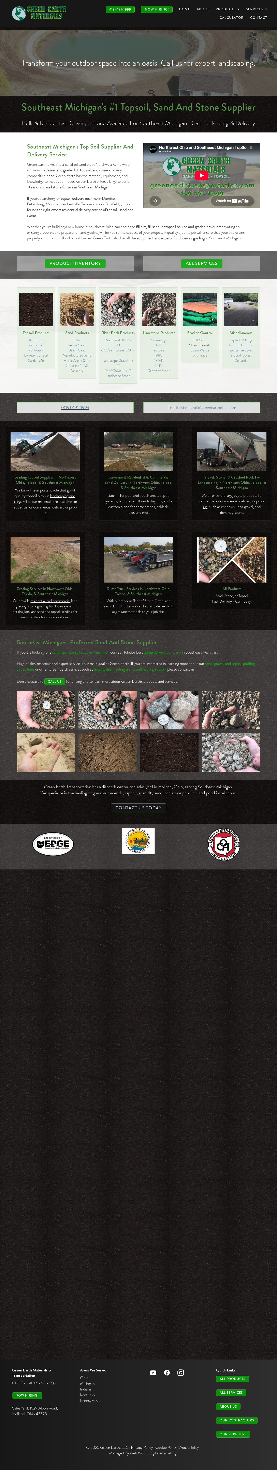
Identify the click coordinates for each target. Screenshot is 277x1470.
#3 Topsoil (36, 350)
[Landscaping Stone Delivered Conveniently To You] (169, 710)
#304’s (159, 360)
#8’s (159, 355)
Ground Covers (241, 355)
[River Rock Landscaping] (107, 710)
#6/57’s (158, 350)
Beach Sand (77, 350)
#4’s (159, 345)
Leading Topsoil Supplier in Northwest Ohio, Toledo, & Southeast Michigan (45, 479)
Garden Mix (36, 360)
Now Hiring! (157, 9)
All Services (202, 263)
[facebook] (167, 1372)
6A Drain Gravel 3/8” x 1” (118, 353)
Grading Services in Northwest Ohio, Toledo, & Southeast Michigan (45, 591)
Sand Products (77, 333)
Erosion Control (200, 333)
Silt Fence (200, 355)
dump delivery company (162, 652)
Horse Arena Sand (77, 360)
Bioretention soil (36, 355)
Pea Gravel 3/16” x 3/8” (118, 343)
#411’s (159, 365)
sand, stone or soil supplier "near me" (80, 652)
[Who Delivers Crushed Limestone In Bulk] (231, 710)
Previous (5, 63)
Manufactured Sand (77, 355)
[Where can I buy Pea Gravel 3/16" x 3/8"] (46, 710)
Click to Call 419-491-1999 (34, 1383)
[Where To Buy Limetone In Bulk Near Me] (231, 752)
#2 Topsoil (36, 345)
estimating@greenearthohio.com (207, 407)
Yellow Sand (77, 345)
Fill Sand (77, 340)
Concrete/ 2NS (77, 365)
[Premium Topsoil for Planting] (169, 752)
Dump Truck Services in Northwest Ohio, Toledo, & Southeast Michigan (138, 591)
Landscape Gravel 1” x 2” (118, 363)
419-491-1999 (120, 9)
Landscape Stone (118, 375)
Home (184, 9)
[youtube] (153, 1372)
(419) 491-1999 (75, 407)
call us (55, 681)
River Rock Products (118, 333)
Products (227, 9)
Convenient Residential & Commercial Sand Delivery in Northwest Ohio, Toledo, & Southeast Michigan (138, 482)
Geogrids (240, 360)
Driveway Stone (159, 370)
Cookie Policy (166, 1447)
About (203, 9)
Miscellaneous (241, 333)
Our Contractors (237, 1420)
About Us (228, 1406)
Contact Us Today (138, 808)
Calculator (232, 17)
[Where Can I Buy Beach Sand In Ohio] (46, 752)
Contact (258, 17)
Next (271, 63)
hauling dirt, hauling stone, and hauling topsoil (129, 669)
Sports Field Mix (241, 350)
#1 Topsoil (36, 340)
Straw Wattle (200, 350)
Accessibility (189, 1447)
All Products (231, 588)
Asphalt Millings (240, 340)
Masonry (77, 370)
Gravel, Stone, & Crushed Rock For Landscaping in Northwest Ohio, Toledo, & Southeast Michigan (232, 482)
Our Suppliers (233, 1434)
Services (256, 9)
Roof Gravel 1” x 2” (118, 370)
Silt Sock (199, 340)
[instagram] (181, 1372)
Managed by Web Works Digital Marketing (142, 1453)
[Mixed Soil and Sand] (107, 752)
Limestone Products (159, 333)
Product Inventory (75, 263)
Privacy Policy (142, 1447)
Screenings (159, 340)
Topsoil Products (36, 333)
